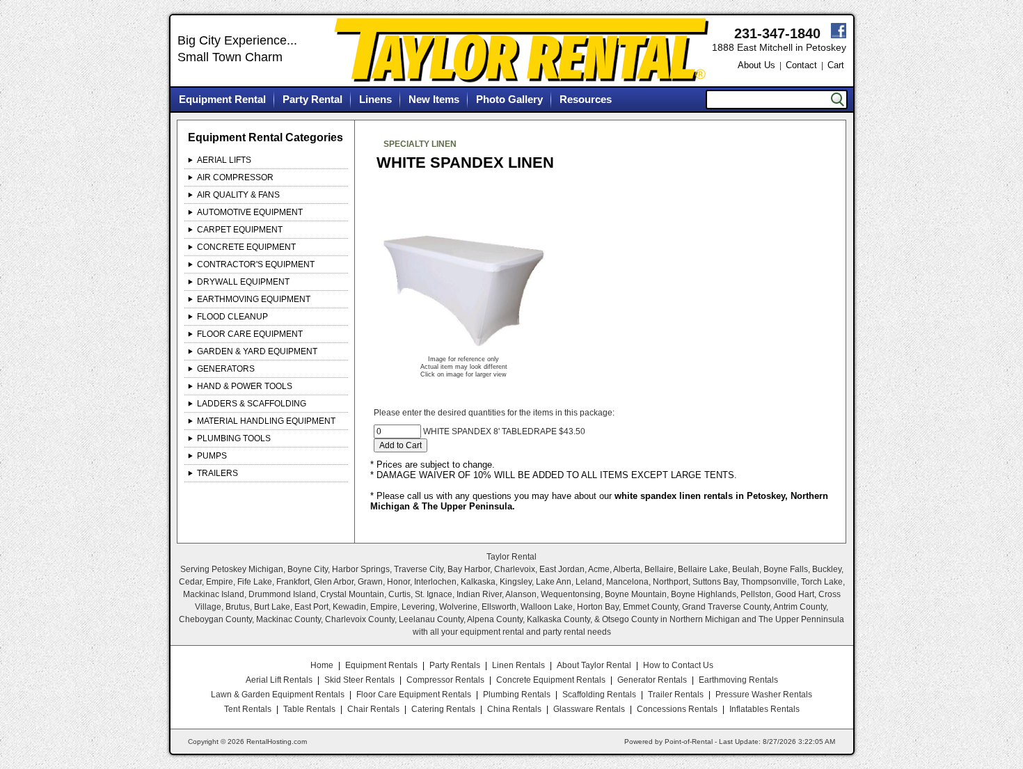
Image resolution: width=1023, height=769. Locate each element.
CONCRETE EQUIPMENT (246, 247)
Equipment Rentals (381, 665)
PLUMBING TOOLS (234, 438)
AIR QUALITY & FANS (238, 195)
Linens (375, 99)
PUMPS (212, 456)
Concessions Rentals (677, 709)
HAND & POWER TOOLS (244, 386)
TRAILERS (217, 473)
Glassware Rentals (589, 709)
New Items (434, 99)
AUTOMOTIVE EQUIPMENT (250, 212)
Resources (586, 99)
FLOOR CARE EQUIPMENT (250, 334)
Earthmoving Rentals (738, 680)
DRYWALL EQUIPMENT (243, 282)
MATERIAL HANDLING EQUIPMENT (266, 421)
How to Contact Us (678, 665)
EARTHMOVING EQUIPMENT (253, 299)
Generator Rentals (652, 680)
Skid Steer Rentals (359, 680)
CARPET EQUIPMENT (240, 230)
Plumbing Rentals (516, 694)
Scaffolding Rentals (599, 694)
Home (321, 665)
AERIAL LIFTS (224, 160)
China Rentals (514, 709)
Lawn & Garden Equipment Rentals (277, 694)
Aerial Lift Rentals (279, 680)
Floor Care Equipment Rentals (413, 694)
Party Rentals (454, 665)
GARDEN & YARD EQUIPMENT (257, 351)
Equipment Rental (222, 99)
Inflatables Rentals (764, 709)
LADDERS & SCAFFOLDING (251, 404)
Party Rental (312, 99)
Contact (801, 65)
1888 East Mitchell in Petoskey (779, 47)
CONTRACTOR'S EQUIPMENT (256, 264)
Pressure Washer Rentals (763, 694)
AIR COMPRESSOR (235, 177)
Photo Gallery (509, 99)
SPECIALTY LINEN (420, 144)
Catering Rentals (443, 709)
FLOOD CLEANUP (232, 317)
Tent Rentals (247, 709)
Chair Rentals (373, 709)
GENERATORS (226, 369)
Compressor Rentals (445, 680)
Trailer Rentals (676, 694)
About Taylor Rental (594, 665)
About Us (756, 65)
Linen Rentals (518, 665)
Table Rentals (309, 709)
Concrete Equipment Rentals (550, 680)
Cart (835, 65)
